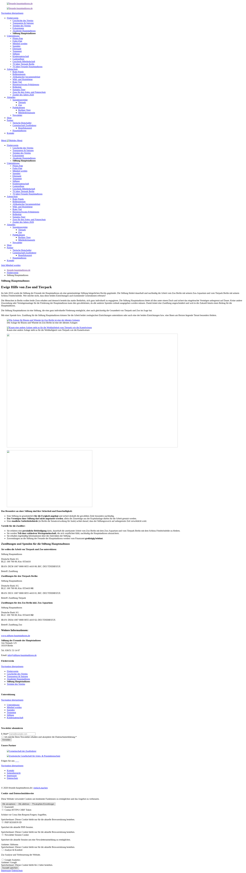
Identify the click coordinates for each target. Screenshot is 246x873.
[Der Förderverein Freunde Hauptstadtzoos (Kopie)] (20, 8)
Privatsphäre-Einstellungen (43, 804)
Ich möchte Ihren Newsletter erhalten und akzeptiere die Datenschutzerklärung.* (41, 737)
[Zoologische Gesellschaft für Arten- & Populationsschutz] (33, 756)
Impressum (6, 870)
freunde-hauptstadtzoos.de (18, 270)
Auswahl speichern (10, 868)
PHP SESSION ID (13, 822)
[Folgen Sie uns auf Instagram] (16, 761)
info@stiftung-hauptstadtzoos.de (22, 655)
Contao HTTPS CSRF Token (18, 810)
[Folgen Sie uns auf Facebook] (15, 761)
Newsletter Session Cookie (17, 835)
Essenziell (9, 807)
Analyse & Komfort (13, 850)
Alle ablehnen (23, 804)
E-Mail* (5, 734)
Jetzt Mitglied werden (10, 265)
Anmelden (6, 740)
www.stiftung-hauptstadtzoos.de (15, 635)
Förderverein (12, 272)
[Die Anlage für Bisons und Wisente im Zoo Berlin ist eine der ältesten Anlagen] (43, 320)
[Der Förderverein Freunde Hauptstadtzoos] (20, 3)
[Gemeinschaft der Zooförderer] (21, 751)
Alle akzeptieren (9, 804)
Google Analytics (12, 860)
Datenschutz (17, 870)
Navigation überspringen (12, 13)
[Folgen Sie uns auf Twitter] (18, 761)
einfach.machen (41, 788)
